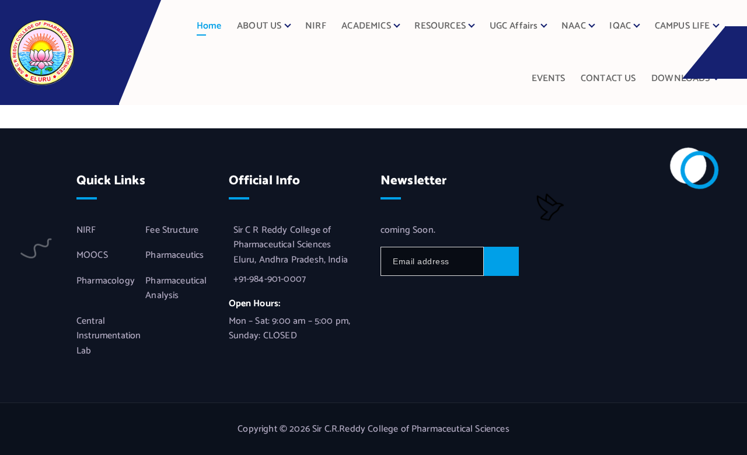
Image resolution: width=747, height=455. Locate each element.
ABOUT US (259, 26)
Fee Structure (171, 230)
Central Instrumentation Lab (108, 336)
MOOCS (92, 255)
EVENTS (549, 78)
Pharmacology (105, 281)
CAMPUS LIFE (682, 26)
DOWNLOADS (680, 78)
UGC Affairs (514, 26)
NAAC (573, 26)
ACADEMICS (365, 26)
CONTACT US (608, 78)
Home (209, 26)
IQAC (620, 26)
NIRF (315, 26)
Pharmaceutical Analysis (176, 288)
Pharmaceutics (174, 255)
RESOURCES (439, 26)
